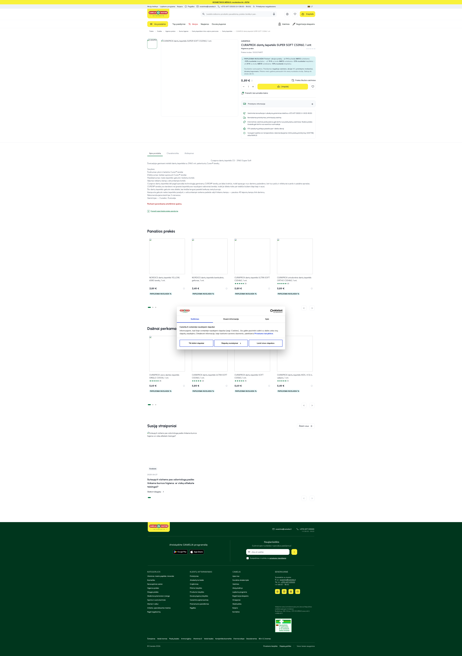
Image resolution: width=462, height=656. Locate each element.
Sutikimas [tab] (195, 319)
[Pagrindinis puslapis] (158, 13)
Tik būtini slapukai (196, 343)
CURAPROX (245, 41)
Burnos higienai (183, 31)
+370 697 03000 (307, 529)
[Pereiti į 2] (152, 307)
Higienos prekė (247, 48)
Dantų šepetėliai (227, 31)
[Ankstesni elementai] (305, 308)
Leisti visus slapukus (265, 343)
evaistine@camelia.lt (288, 580)
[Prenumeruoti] (294, 552)
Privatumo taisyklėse (263, 334)
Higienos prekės (170, 31)
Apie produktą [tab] (155, 153)
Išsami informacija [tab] (231, 319)
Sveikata (152, 469)
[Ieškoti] (203, 14)
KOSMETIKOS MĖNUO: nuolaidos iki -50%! (231, 2)
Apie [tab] (267, 319)
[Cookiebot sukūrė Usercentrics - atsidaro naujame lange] (271, 311)
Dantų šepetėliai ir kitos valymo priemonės (205, 31)
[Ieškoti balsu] (274, 14)
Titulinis (151, 31)
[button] (264, 6)
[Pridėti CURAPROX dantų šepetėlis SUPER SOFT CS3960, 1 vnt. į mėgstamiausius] (313, 87)
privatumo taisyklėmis (278, 558)
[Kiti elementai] (312, 308)
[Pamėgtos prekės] (295, 14)
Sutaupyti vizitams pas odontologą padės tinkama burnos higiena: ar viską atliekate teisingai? (170, 483)
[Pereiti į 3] (155, 307)
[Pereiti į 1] (149, 307)
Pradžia (159, 31)
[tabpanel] (231, 184)
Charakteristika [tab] (173, 153)
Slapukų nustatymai (229, 343)
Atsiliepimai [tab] (189, 153)
